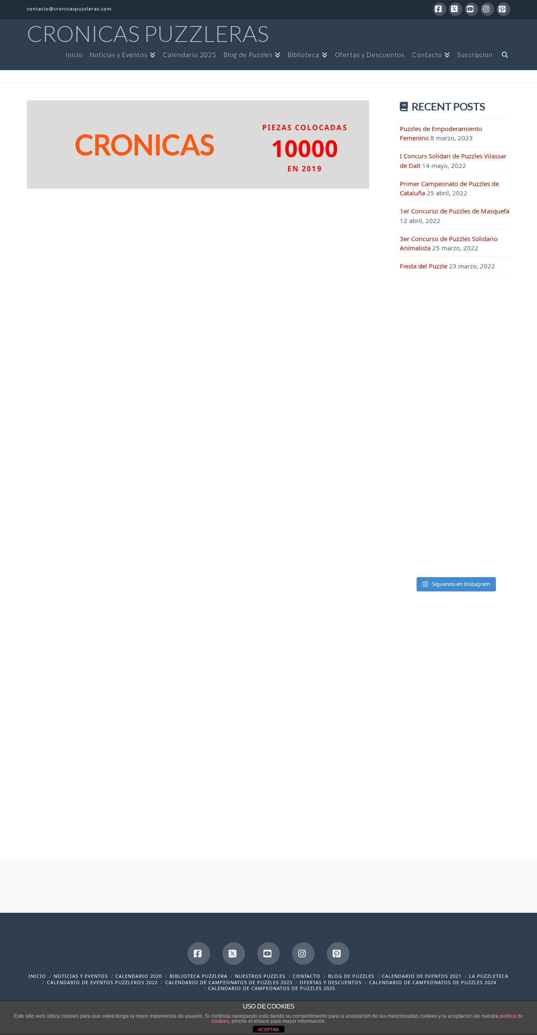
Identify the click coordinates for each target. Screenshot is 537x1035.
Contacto (307, 976)
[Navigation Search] (503, 57)
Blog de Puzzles (351, 976)
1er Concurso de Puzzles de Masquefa (454, 211)
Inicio (37, 976)
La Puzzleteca (488, 976)
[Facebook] (439, 9)
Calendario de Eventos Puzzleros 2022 (102, 982)
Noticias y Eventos (81, 976)
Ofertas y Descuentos (331, 982)
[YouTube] (471, 9)
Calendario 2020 (138, 976)
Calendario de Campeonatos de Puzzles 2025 (271, 988)
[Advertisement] (455, 420)
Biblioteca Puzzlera (198, 976)
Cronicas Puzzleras (148, 33)
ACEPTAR (268, 1029)
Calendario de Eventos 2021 (421, 976)
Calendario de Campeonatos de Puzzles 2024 (432, 982)
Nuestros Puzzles (260, 976)
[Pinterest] (503, 9)
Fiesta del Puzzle (423, 266)
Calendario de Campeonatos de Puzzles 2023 (228, 982)
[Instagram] (487, 9)
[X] (455, 9)
